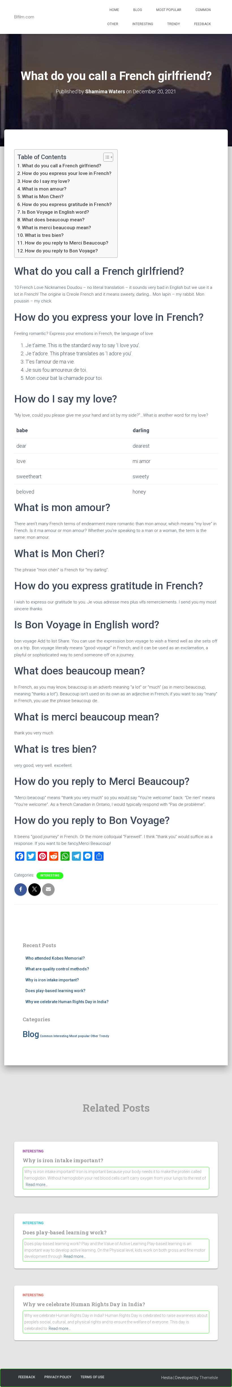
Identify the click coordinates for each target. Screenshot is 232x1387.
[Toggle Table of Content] (105, 157)
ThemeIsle (208, 1377)
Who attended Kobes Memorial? (55, 958)
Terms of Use (92, 1377)
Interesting (142, 24)
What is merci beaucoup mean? (56, 227)
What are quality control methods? (57, 969)
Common (203, 10)
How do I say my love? (46, 181)
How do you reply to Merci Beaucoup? (66, 243)
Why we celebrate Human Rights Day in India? (67, 1001)
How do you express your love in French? (66, 173)
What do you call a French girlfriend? (61, 165)
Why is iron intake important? (52, 980)
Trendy (173, 24)
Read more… (37, 1184)
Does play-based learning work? (55, 990)
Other (112, 24)
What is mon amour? (44, 189)
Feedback (202, 24)
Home (114, 10)
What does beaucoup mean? (53, 219)
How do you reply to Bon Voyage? (61, 251)
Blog (137, 10)
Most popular (168, 10)
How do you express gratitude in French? (67, 204)
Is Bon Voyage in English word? (55, 212)
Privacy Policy (57, 1377)
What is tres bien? (44, 235)
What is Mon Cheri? (43, 196)
